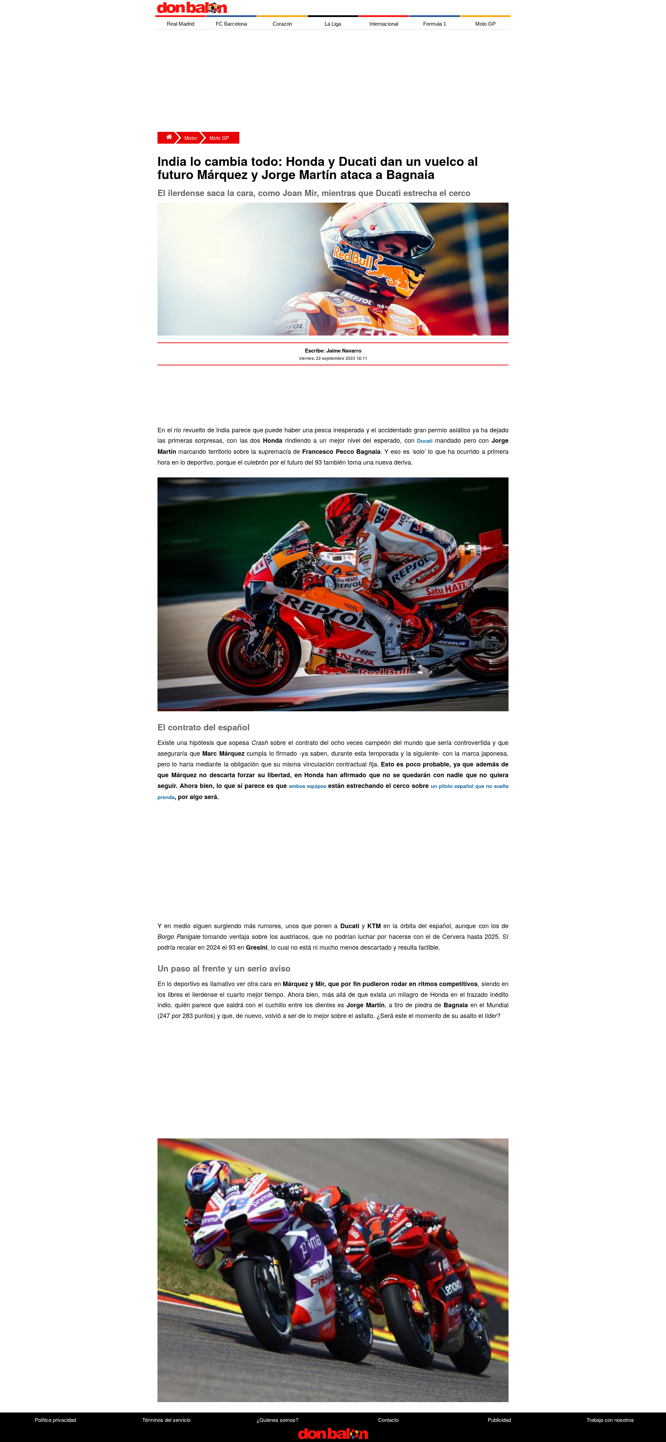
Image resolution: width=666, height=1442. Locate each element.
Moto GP (219, 137)
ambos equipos (307, 786)
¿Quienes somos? (277, 1419)
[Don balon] (325, 8)
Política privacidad (55, 1419)
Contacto (388, 1419)
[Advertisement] (334, 81)
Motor (191, 137)
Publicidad (499, 1419)
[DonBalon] (165, 138)
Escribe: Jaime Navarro (333, 350)
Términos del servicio (166, 1419)
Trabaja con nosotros (610, 1419)
